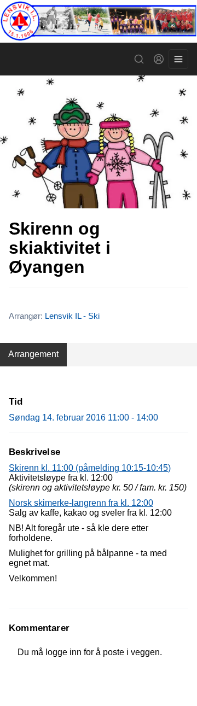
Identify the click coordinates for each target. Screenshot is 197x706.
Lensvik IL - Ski (72, 315)
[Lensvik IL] (98, 21)
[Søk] (139, 59)
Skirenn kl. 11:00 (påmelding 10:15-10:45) (90, 467)
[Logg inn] (159, 59)
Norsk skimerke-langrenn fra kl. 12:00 (81, 502)
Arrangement (33, 354)
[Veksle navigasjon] (178, 59)
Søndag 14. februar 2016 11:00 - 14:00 (83, 417)
